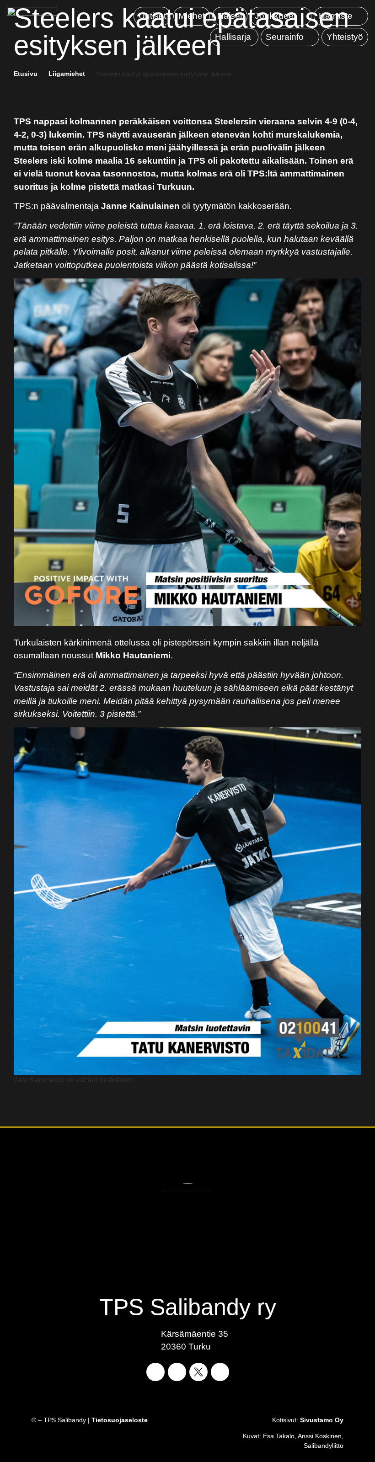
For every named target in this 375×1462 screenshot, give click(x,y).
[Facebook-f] (155, 1372)
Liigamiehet (66, 73)
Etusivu (26, 73)
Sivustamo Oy (321, 1420)
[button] (280, 16)
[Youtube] (220, 1372)
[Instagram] (177, 1372)
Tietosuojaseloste (119, 1420)
